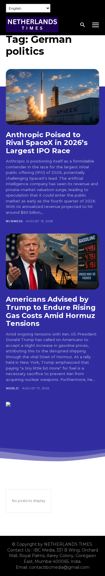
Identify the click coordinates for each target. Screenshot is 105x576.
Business (14, 221)
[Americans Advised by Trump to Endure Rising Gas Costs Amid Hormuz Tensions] (52, 261)
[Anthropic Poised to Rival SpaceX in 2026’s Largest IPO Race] (52, 97)
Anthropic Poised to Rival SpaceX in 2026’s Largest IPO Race (47, 142)
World (12, 388)
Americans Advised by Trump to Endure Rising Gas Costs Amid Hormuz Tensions (51, 311)
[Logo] (32, 24)
